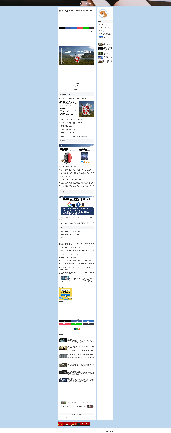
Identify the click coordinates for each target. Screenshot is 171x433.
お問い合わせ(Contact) (109, 430)
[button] (91, 28)
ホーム (101, 430)
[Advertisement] (76, 19)
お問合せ (101, 36)
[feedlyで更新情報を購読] (77, 329)
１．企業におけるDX (77, 85)
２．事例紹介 (76, 86)
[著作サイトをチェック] (75, 329)
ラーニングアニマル (103, 31)
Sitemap (104, 430)
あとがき (75, 89)
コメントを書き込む (76, 414)
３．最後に (75, 88)
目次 (75, 83)
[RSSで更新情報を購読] (79, 329)
